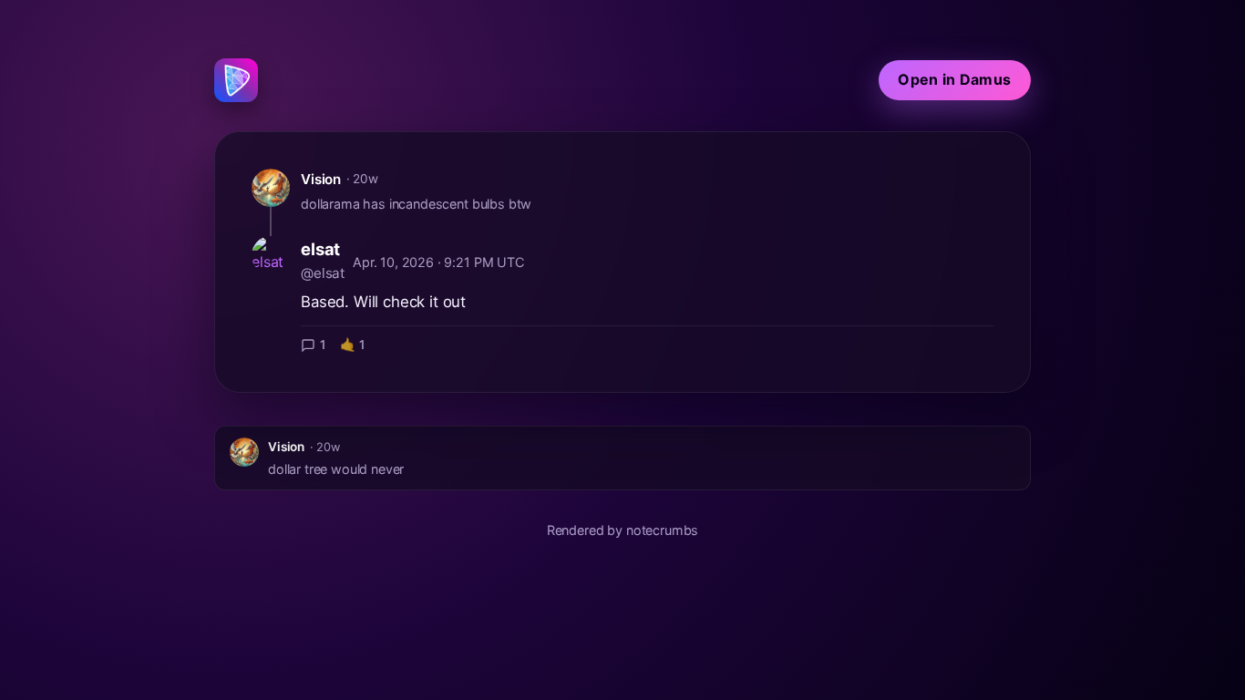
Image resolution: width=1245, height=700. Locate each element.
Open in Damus (954, 79)
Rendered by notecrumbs (622, 530)
